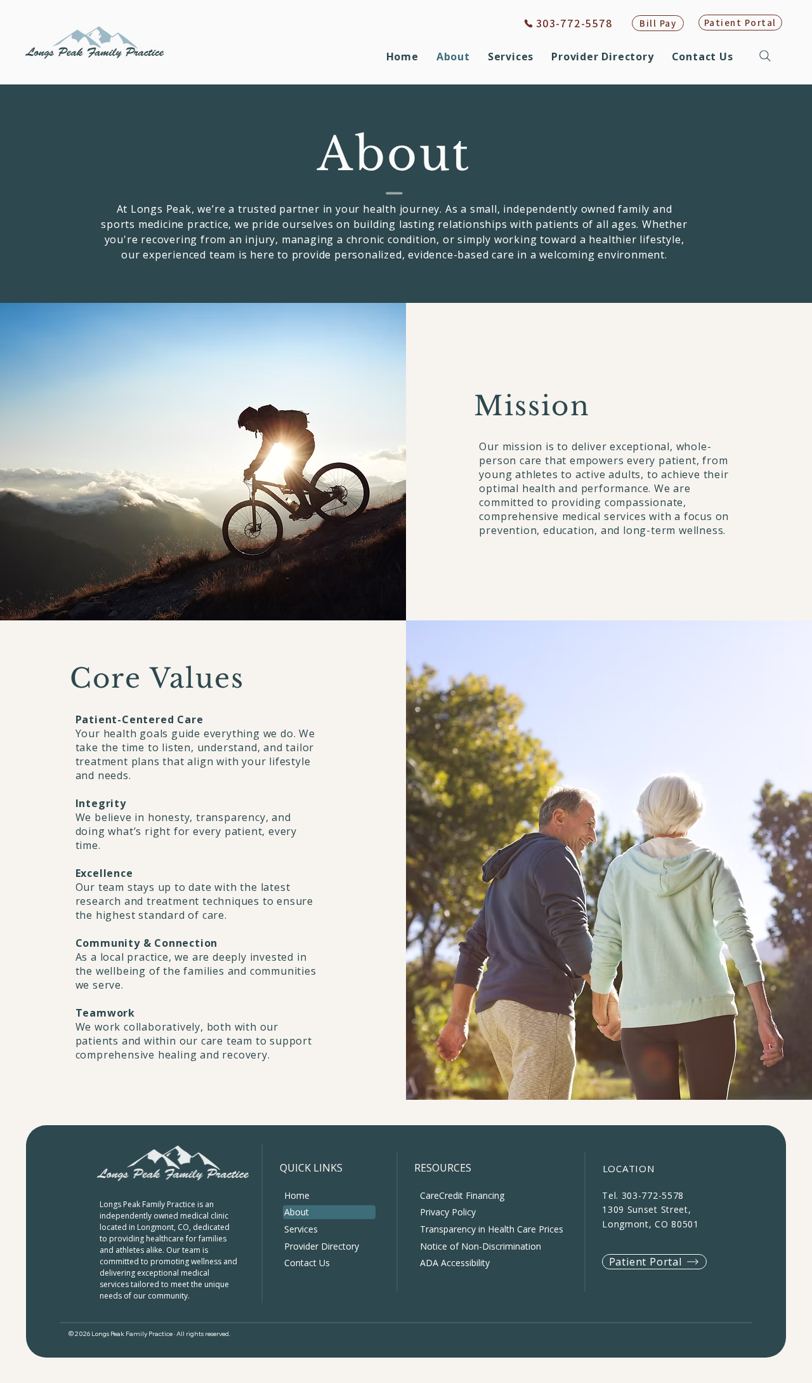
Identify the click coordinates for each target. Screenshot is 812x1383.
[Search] (766, 56)
